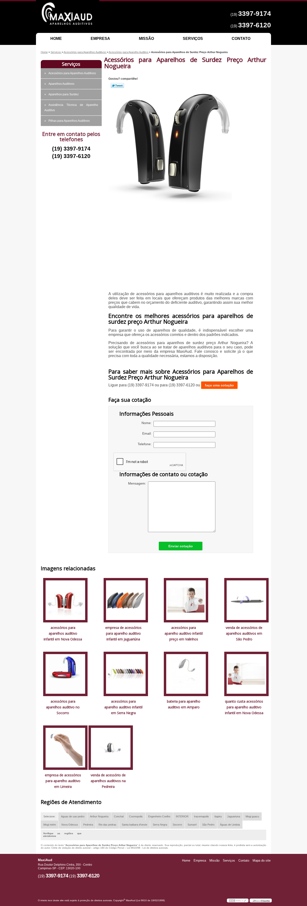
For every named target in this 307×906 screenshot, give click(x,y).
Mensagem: (138, 483)
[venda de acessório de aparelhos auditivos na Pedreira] (111, 747)
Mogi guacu (252, 816)
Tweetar (117, 85)
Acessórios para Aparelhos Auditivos (72, 73)
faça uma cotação (219, 385)
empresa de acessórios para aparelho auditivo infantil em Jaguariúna (123, 633)
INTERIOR (182, 816)
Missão (146, 38)
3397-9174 (254, 13)
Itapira (218, 816)
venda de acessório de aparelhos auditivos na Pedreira (108, 781)
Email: (148, 433)
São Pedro (208, 824)
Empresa (100, 38)
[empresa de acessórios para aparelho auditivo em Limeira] (65, 747)
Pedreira (88, 824)
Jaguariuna (233, 816)
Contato (241, 38)
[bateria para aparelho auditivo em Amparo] (186, 674)
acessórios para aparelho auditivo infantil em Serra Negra (123, 707)
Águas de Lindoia (230, 824)
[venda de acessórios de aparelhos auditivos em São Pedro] (246, 600)
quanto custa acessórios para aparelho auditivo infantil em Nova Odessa (244, 707)
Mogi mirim (49, 824)
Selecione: (49, 816)
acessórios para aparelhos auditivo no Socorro (63, 707)
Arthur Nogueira (99, 816)
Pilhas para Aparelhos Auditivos (69, 120)
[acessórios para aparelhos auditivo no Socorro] (65, 674)
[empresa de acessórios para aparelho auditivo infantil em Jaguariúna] (126, 600)
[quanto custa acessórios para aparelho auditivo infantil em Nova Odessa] (246, 674)
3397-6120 (254, 25)
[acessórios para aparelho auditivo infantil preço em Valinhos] (186, 600)
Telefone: (146, 444)
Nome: (148, 423)
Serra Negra (160, 824)
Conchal (119, 816)
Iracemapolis (201, 816)
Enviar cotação (180, 546)
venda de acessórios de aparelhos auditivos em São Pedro (244, 633)
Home (56, 38)
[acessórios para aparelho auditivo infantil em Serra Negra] (126, 674)
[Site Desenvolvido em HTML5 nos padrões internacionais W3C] (237, 900)
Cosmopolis (136, 816)
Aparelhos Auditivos (61, 83)
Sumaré (192, 824)
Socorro (177, 824)
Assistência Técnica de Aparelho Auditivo (71, 107)
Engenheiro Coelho (159, 816)
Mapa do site (262, 860)
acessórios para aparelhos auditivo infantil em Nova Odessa (63, 633)
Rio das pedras (107, 824)
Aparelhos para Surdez (63, 94)
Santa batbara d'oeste (134, 824)
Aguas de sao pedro (72, 816)
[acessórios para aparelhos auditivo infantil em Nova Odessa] (65, 600)
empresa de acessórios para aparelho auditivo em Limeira (63, 781)
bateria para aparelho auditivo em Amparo (183, 704)
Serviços (193, 38)
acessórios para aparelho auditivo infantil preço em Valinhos (184, 633)
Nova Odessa (69, 824)
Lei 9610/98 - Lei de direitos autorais (147, 847)
